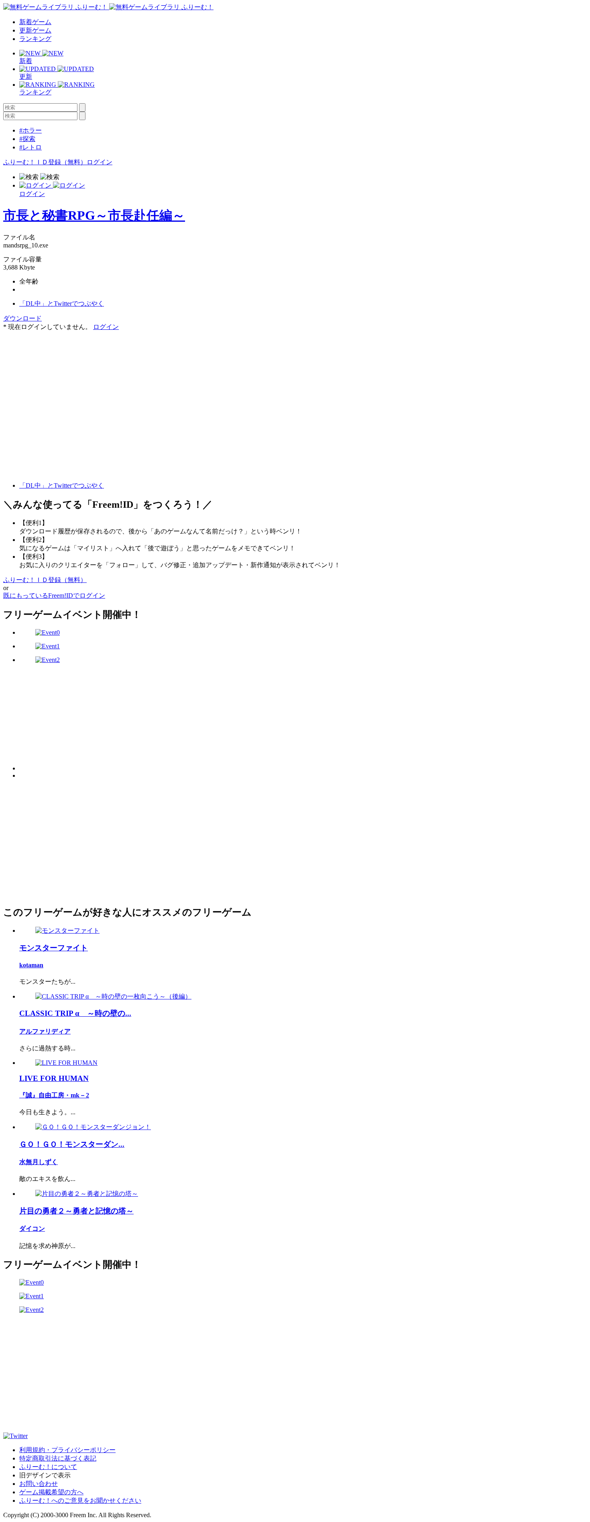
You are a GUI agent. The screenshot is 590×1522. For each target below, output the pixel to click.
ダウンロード (22, 318)
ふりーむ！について (48, 1466)
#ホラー (30, 130)
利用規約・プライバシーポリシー (67, 1449)
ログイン (99, 162)
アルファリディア (45, 1031)
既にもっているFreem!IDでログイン (54, 595)
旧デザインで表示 (45, 1475)
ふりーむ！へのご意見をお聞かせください (80, 1500)
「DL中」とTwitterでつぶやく (61, 303)
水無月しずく (38, 1161)
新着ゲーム (35, 21)
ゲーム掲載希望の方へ (51, 1492)
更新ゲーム (35, 30)
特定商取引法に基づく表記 (57, 1458)
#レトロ (30, 147)
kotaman (31, 965)
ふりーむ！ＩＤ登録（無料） (45, 162)
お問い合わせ (38, 1483)
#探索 (27, 138)
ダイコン (32, 1228)
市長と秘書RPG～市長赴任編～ (94, 215)
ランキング (35, 38)
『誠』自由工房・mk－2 (54, 1095)
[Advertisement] (63, 381)
